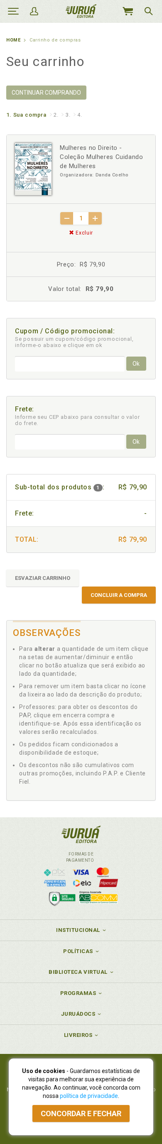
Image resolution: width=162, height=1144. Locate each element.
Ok (136, 363)
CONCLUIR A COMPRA (119, 595)
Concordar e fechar (81, 1113)
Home (13, 40)
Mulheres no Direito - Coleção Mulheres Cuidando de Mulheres (101, 157)
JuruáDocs (78, 1014)
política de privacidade (89, 1096)
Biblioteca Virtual (78, 972)
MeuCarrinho (127, 11)
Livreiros (78, 1035)
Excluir (83, 233)
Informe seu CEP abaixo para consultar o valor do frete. (77, 420)
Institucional (78, 930)
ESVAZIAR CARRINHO (42, 578)
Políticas (78, 951)
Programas (78, 993)
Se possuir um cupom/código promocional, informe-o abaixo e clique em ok (74, 342)
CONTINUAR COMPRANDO (46, 92)
